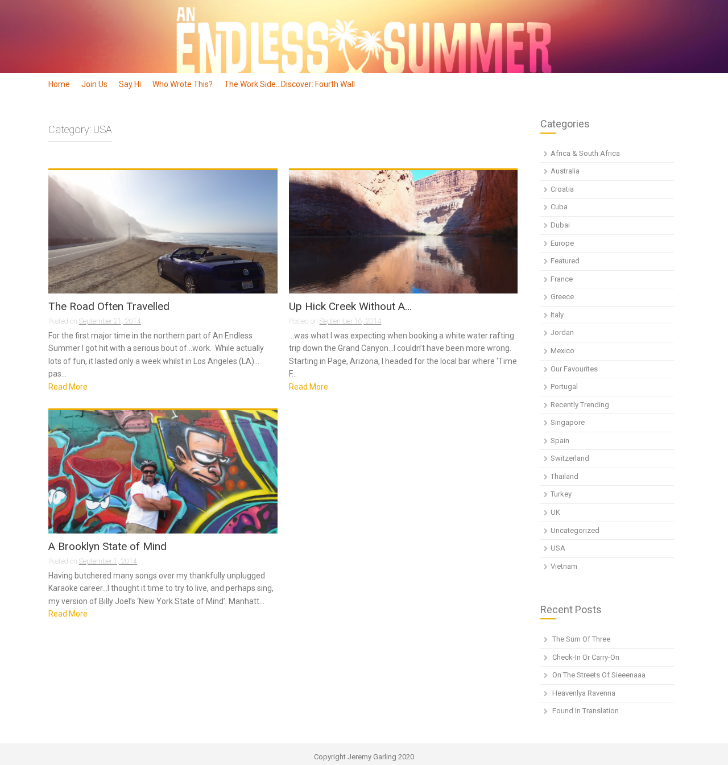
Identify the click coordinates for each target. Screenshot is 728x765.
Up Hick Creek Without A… (350, 307)
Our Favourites (574, 369)
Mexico (562, 350)
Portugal (564, 386)
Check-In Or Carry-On (585, 657)
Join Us (94, 84)
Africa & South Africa (585, 153)
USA (558, 548)
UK (555, 512)
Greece (562, 296)
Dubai (560, 225)
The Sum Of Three (581, 639)
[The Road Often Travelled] (163, 233)
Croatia (562, 189)
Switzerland (570, 458)
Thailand (564, 476)
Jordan (562, 332)
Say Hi (130, 84)
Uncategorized (575, 530)
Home (59, 84)
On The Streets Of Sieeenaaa (599, 675)
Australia (565, 171)
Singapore (568, 422)
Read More (68, 386)
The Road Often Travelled (108, 307)
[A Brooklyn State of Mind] (163, 485)
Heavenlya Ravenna (583, 693)
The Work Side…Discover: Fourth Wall (289, 84)
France (562, 279)
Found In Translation (585, 710)
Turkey (561, 494)
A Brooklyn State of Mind (107, 547)
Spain (560, 440)
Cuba (559, 206)
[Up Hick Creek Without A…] (403, 233)
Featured (565, 261)
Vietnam (564, 566)
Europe (562, 243)
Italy (557, 315)
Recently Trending (580, 404)
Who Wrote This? (182, 84)
